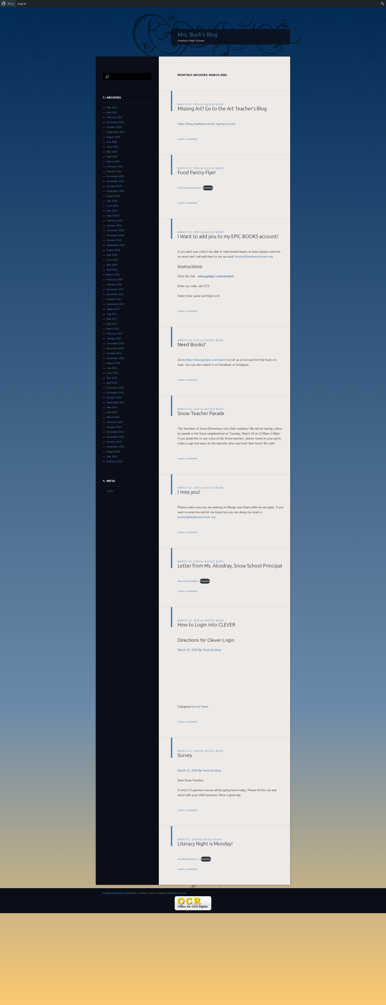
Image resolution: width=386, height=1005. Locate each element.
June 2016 (112, 373)
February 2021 (115, 117)
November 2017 (115, 294)
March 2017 (113, 328)
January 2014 (114, 427)
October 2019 (114, 186)
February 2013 (115, 461)
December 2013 (115, 432)
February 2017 (115, 333)
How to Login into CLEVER (206, 624)
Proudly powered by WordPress (120, 893)
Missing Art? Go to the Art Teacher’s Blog (222, 108)
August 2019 (113, 196)
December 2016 (115, 343)
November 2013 (115, 436)
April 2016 (112, 382)
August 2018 (113, 250)
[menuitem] (8, 3)
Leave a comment (187, 139)
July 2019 (112, 201)
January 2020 (114, 171)
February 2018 (115, 279)
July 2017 (112, 314)
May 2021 (112, 107)
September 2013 (115, 446)
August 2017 (113, 309)
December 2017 (115, 289)
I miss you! (189, 492)
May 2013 (112, 456)
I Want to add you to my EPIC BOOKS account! (228, 236)
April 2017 (112, 323)
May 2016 (112, 377)
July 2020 (112, 142)
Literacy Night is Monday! (205, 843)
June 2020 (112, 146)
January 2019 (114, 225)
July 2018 (112, 255)
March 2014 (113, 417)
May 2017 (112, 318)
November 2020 (115, 122)
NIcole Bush (214, 104)
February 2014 (115, 422)
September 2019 (115, 191)
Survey (185, 755)
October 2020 (114, 127)
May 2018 (112, 264)
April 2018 (112, 269)
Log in (110, 491)
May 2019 (112, 210)
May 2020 (112, 151)
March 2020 (113, 161)
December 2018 (115, 230)
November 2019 (115, 181)
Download (208, 188)
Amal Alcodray (212, 650)
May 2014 (112, 407)
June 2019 (112, 205)
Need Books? (192, 344)
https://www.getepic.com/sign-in (206, 360)
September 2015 (115, 402)
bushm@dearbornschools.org (254, 256)
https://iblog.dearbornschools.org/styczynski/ (207, 124)
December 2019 (115, 176)
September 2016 (115, 358)
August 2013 (113, 451)
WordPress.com (177, 893)
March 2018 (113, 274)
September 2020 (115, 132)
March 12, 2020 (188, 770)
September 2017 (115, 304)
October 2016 (114, 353)
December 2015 (115, 387)
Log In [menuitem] (21, 3)
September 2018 (115, 245)
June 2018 (112, 260)
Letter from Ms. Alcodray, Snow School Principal (230, 565)
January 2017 (114, 338)
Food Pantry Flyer (197, 172)
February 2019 (115, 220)
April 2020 (112, 156)
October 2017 (114, 299)
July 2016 (112, 368)
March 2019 (113, 215)
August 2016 (113, 363)
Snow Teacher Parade (201, 413)
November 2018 (115, 235)
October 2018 (114, 240)
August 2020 (113, 137)
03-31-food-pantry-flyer (189, 188)
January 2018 (114, 284)
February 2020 (115, 166)
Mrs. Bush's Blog (198, 34)
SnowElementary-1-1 (188, 859)
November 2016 (115, 348)
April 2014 (112, 412)
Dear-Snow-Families (188, 581)
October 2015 (114, 397)
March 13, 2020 (188, 650)
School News (199, 706)
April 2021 (112, 112)
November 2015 (115, 392)
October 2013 (114, 441)
